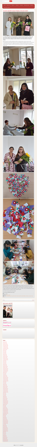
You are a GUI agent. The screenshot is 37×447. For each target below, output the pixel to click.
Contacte (31, 5)
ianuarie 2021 (5, 399)
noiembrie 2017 (5, 429)
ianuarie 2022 (5, 387)
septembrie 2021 (5, 392)
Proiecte (17, 5)
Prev (4, 300)
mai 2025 (4, 353)
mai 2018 (4, 424)
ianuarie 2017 (5, 438)
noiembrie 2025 (5, 346)
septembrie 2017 (5, 430)
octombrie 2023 (5, 370)
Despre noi (8, 5)
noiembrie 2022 (5, 378)
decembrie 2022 (5, 377)
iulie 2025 (4, 350)
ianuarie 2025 (5, 357)
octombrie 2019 (5, 412)
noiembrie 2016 (5, 440)
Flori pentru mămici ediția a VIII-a (17, 295)
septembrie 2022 (5, 380)
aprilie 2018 (5, 425)
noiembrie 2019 (5, 410)
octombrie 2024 (5, 359)
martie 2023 (5, 375)
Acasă (4, 5)
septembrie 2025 (5, 348)
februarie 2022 (5, 386)
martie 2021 (5, 397)
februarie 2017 (5, 437)
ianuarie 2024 (5, 367)
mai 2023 (4, 374)
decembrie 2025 (5, 345)
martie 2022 (5, 385)
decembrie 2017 (5, 428)
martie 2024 (5, 365)
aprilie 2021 (5, 396)
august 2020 (5, 404)
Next (33, 300)
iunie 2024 (4, 361)
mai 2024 (4, 363)
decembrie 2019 (5, 409)
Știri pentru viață (8, 294)
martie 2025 (5, 355)
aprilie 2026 (5, 341)
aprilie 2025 (5, 354)
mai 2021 (4, 395)
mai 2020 (4, 406)
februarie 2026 (5, 344)
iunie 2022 (4, 381)
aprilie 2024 (5, 364)
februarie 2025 (5, 356)
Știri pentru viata (26, 5)
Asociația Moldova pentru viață (9, 295)
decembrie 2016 (5, 439)
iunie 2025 (4, 351)
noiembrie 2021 (5, 389)
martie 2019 (5, 418)
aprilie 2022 (5, 384)
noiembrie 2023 (5, 369)
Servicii (13, 5)
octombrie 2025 (5, 347)
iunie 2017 (4, 433)
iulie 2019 (4, 415)
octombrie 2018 (5, 423)
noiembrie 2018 (5, 422)
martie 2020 (5, 407)
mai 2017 (4, 434)
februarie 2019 (5, 419)
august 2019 (5, 414)
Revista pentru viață (7, 7)
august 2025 (5, 349)
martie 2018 (5, 426)
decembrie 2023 (5, 368)
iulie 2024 (4, 360)
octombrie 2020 (5, 403)
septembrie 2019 (5, 413)
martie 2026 (5, 343)
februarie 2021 (5, 398)
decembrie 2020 (5, 400)
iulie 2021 (4, 393)
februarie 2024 (5, 366)
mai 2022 (4, 383)
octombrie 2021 (5, 390)
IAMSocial (15, 445)
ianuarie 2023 (5, 376)
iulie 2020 (4, 405)
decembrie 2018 (5, 420)
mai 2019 (4, 416)
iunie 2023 (4, 373)
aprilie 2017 (5, 435)
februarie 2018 (5, 427)
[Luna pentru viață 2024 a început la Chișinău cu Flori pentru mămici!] (18, 24)
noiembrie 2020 (5, 402)
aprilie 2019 (5, 417)
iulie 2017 (4, 432)
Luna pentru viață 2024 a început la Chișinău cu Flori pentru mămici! (15, 10)
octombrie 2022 (5, 379)
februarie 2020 (5, 408)
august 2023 (5, 371)
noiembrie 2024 (5, 358)
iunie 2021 (4, 394)
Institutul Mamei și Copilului (25, 295)
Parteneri (21, 5)
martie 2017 (5, 436)
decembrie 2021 (5, 388)
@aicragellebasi (21, 445)
